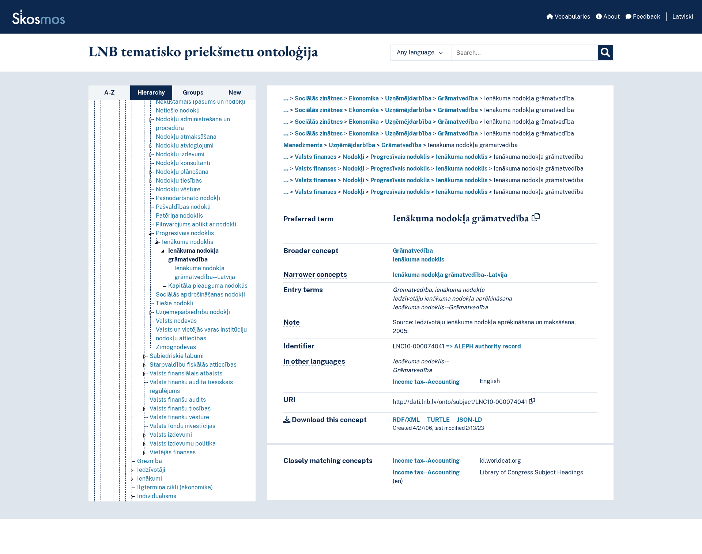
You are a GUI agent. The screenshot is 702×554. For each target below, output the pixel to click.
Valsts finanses (315, 156)
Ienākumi (149, 478)
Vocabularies (571, 16)
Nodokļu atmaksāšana (186, 136)
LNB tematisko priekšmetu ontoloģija (203, 51)
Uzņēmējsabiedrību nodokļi (193, 312)
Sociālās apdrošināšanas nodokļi (200, 294)
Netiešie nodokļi (178, 110)
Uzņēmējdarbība (408, 98)
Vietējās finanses (173, 452)
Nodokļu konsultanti (183, 163)
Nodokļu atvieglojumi (185, 145)
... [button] (285, 98)
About (611, 16)
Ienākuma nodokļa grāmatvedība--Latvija (450, 274)
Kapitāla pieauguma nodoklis (208, 285)
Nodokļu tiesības (179, 180)
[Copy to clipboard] (535, 217)
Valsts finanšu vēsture (179, 417)
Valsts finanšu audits (178, 399)
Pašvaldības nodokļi (183, 206)
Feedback (645, 16)
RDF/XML (406, 419)
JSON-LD (469, 419)
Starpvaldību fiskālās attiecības (193, 364)
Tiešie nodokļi (174, 303)
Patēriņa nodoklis (179, 215)
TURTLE (438, 419)
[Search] (605, 53)
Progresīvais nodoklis (185, 233)
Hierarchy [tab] (151, 92)
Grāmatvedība (458, 98)
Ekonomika (364, 98)
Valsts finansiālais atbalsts (186, 373)
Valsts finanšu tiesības (180, 408)
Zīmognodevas (176, 347)
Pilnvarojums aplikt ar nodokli (196, 224)
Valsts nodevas (176, 320)
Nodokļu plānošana (182, 171)
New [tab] (235, 92)
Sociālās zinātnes (319, 98)
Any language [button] (416, 52)
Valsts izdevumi (171, 434)
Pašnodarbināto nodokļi (188, 198)
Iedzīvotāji (151, 469)
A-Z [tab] (109, 92)
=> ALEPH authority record (483, 346)
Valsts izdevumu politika (183, 443)
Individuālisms (156, 496)
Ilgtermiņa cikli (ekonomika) (175, 487)
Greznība (149, 461)
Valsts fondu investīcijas (182, 426)
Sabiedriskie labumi (177, 355)
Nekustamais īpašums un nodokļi (200, 101)
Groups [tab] (193, 92)
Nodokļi (353, 156)
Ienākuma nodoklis (187, 241)
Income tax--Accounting (426, 381)
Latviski (682, 16)
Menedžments (302, 145)
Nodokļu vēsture (178, 189)
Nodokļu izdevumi (180, 154)
